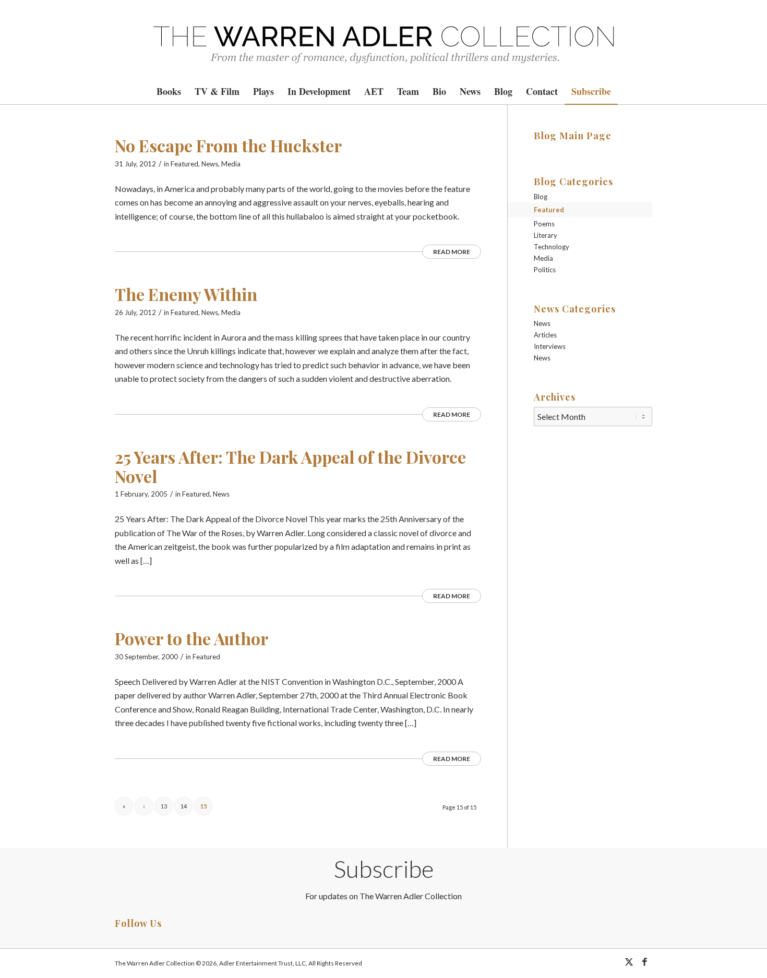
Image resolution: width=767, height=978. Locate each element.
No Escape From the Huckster (228, 145)
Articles (545, 335)
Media (231, 164)
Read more (451, 252)
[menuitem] (169, 91)
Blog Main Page (573, 135)
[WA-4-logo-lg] (383, 39)
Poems (544, 224)
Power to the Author (191, 638)
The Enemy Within (186, 294)
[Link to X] (629, 962)
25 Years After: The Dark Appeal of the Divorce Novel (290, 466)
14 (184, 806)
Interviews (550, 346)
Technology (551, 247)
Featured (184, 164)
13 (164, 806)
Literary (545, 235)
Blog (540, 196)
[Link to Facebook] (644, 962)
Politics (545, 269)
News (209, 164)
